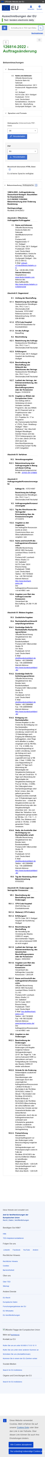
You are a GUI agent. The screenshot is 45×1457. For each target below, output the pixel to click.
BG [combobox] (10, 151)
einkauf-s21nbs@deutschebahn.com (25, 265)
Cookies (6, 1266)
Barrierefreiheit (8, 1270)
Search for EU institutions (12, 1370)
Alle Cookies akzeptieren (21, 1445)
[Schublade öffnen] (6, 42)
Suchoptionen (37, 33)
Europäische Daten (10, 1302)
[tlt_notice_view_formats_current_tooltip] (36, 185)
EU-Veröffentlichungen (11, 1315)
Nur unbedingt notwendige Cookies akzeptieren (26, 1451)
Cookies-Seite (23, 1427)
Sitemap (6, 1286)
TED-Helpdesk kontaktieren (13, 1238)
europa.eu (15, 1335)
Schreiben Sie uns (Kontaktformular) (16, 1354)
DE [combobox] (10, 131)
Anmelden (31, 9)
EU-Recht (6, 1298)
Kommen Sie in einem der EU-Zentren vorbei (20, 1358)
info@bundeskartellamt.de (25, 658)
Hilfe (4, 1234)
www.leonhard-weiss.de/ (24, 1023)
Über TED (6, 1282)
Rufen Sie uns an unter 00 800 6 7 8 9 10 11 (20, 1345)
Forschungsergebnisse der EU (14, 1306)
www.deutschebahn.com (25, 277)
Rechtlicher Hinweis (10, 1261)
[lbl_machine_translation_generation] (10, 169)
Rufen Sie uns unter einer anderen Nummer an (21, 1350)
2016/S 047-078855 (29, 473)
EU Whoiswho (8, 1311)
